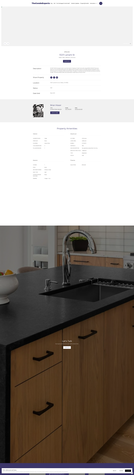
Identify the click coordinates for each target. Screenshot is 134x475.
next (8, 43)
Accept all (128, 470)
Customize (121, 470)
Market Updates (75, 3)
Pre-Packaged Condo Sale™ (63, 3)
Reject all (114, 470)
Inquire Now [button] (67, 61)
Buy (52, 3)
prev (5, 43)
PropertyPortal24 (84, 3)
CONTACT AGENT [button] (55, 112)
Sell (54, 3)
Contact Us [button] (67, 347)
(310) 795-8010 (68, 109)
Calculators (92, 3)
